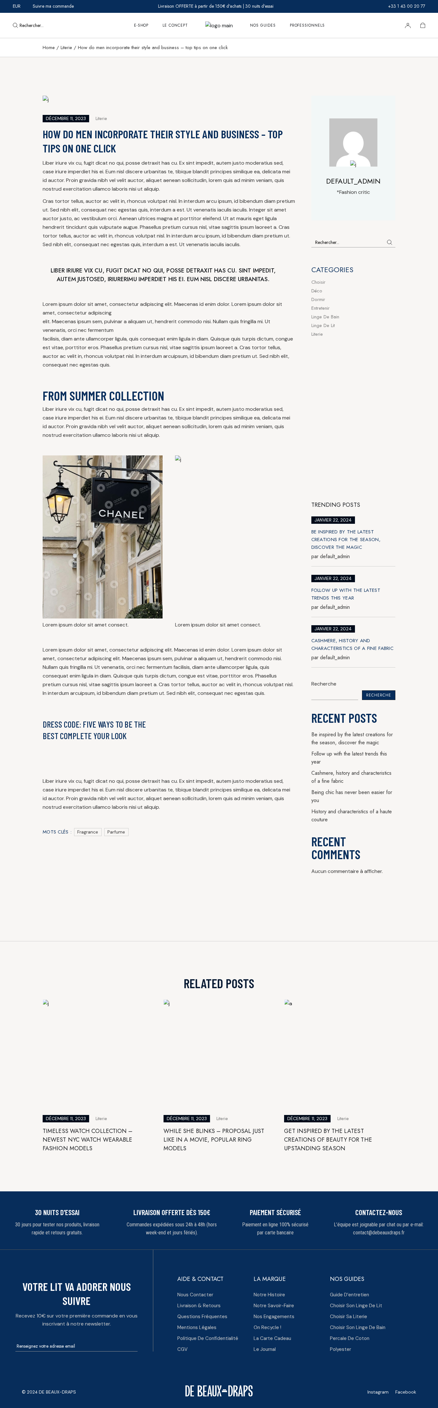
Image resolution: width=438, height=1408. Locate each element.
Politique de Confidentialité (207, 1338)
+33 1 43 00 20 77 (406, 6)
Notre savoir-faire (274, 1305)
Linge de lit (323, 325)
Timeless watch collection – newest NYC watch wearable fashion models (87, 1140)
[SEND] (134, 1347)
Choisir (318, 282)
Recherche (323, 683)
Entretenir (320, 308)
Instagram (378, 1392)
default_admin (330, 556)
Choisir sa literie (348, 1316)
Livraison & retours (199, 1305)
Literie (66, 47)
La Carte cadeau (272, 1338)
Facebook (405, 1392)
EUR (17, 6)
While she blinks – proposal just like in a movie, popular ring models (214, 1140)
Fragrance (87, 832)
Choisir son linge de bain (357, 1327)
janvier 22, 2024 (333, 520)
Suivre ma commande (53, 6)
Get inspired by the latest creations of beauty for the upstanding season (328, 1140)
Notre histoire (269, 1294)
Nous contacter (195, 1294)
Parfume (116, 832)
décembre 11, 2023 (66, 118)
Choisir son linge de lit (356, 1305)
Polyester (340, 1349)
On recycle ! (267, 1327)
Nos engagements (274, 1316)
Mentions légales (196, 1327)
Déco (316, 290)
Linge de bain (325, 316)
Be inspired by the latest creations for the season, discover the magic (346, 539)
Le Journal (265, 1349)
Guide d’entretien (349, 1294)
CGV (182, 1349)
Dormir (318, 299)
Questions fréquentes (202, 1316)
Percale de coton (349, 1338)
